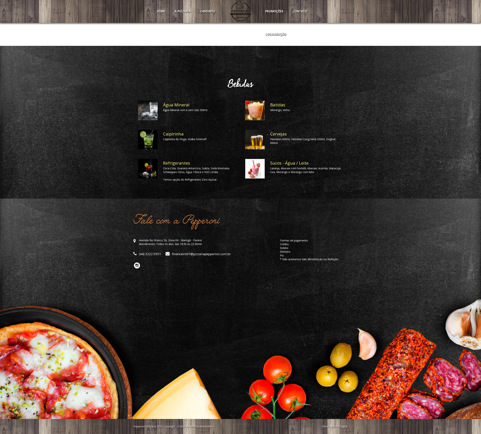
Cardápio (207, 11)
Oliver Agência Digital (335, 426)
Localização (275, 34)
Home (161, 11)
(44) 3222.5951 (149, 254)
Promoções (274, 11)
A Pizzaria (183, 11)
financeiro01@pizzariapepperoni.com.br (201, 254)
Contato (300, 11)
